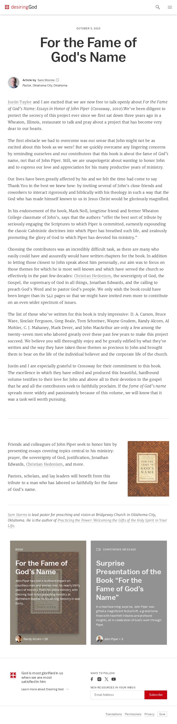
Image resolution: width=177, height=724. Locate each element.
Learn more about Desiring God (42, 689)
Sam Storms (17, 514)
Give (162, 714)
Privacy (149, 714)
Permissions (133, 714)
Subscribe (155, 694)
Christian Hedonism (92, 275)
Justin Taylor (20, 101)
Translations (114, 714)
